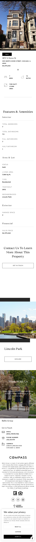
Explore (18, 359)
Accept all (18, 536)
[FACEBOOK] (13, 500)
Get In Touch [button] (18, 265)
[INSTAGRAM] (18, 500)
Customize (18, 531)
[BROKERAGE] (23, 500)
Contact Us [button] (18, 406)
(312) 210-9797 (10, 439)
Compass (21, 465)
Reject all (18, 526)
